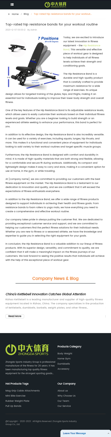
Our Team (63, 401)
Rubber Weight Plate (17, 401)
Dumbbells (64, 364)
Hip (85, 45)
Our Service (64, 406)
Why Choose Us (66, 396)
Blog (26, 14)
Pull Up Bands (13, 406)
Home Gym (64, 358)
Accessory (63, 369)
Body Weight (65, 353)
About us (63, 391)
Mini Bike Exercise (15, 396)
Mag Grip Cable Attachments (22, 390)
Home (15, 14)
